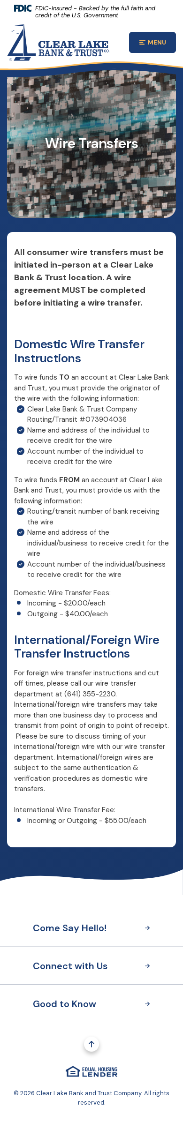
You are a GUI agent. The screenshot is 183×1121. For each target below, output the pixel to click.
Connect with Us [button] (70, 966)
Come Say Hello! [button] (70, 928)
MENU (162, 43)
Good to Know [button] (64, 1004)
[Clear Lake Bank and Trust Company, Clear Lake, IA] (58, 41)
